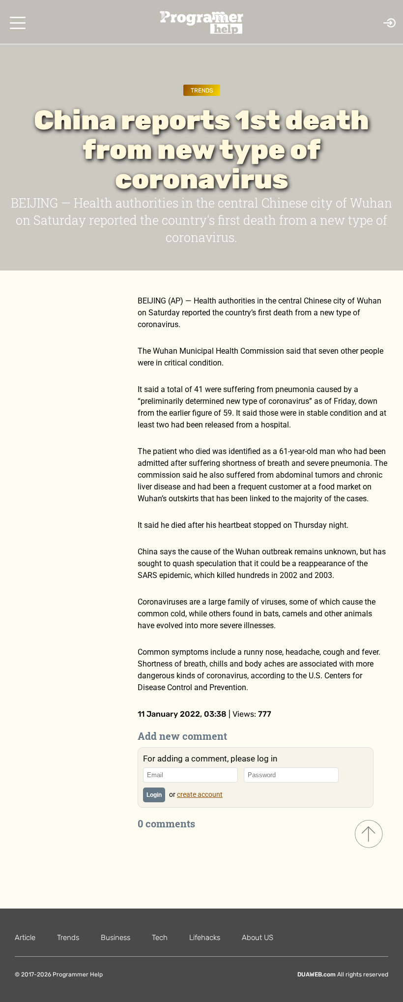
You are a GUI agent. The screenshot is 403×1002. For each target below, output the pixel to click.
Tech (160, 937)
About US (257, 937)
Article (25, 937)
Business (115, 937)
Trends (202, 90)
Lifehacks (204, 937)
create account (200, 794)
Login (154, 794)
